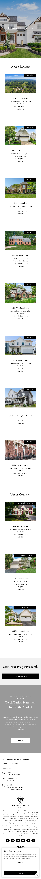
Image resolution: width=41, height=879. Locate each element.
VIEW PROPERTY (20, 120)
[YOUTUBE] (23, 840)
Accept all (20, 873)
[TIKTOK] (28, 840)
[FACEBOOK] (8, 840)
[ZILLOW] (33, 840)
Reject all (20, 862)
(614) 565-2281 (10, 781)
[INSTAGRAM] (13, 840)
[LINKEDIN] (18, 840)
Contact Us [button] (20, 740)
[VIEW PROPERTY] (20, 118)
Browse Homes (20, 676)
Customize (20, 868)
